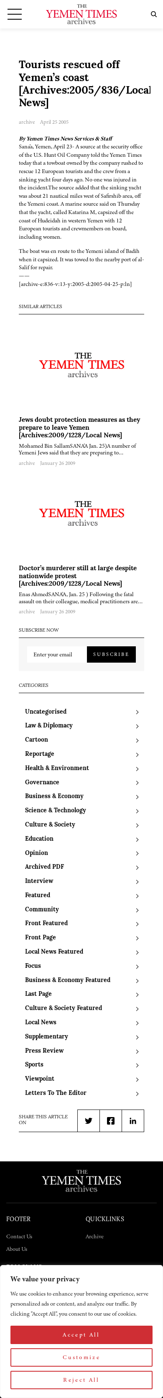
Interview (39, 881)
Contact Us (19, 1236)
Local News (40, 1023)
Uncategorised (45, 712)
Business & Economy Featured (67, 980)
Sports (34, 1065)
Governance (42, 783)
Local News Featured (54, 952)
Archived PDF (44, 867)
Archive (95, 1236)
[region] (81, 1331)
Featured (37, 896)
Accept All (81, 1335)
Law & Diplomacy (49, 726)
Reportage (39, 754)
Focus (33, 966)
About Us (16, 1249)
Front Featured (46, 924)
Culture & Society (50, 825)
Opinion (36, 853)
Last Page (38, 994)
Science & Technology (55, 811)
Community (42, 910)
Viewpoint (39, 1079)
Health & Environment (57, 768)
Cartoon (36, 740)
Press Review (44, 1051)
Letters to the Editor (56, 1093)
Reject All (81, 1380)
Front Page (40, 938)
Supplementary (46, 1037)
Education (39, 839)
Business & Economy (54, 796)
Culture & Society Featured (63, 1008)
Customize (81, 1357)
